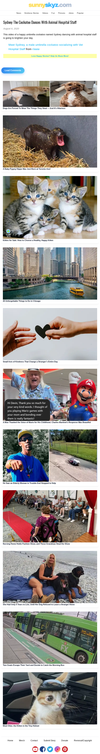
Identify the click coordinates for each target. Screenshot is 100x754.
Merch (22, 740)
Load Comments (13, 70)
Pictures (61, 13)
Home (10, 740)
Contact (34, 740)
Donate (64, 740)
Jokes (71, 13)
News (18, 13)
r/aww (35, 49)
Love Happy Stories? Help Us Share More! (50, 56)
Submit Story (49, 740)
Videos (45, 13)
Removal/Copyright (83, 740)
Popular (80, 13)
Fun (53, 13)
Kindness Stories (31, 13)
